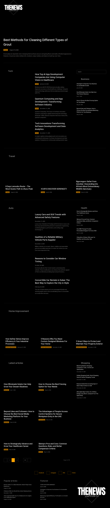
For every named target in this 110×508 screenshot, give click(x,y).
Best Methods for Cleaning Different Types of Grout (35, 42)
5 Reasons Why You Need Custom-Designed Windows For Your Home (54, 341)
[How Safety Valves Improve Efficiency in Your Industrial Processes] (20, 332)
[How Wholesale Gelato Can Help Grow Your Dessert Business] (103, 94)
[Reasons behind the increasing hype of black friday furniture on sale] (103, 386)
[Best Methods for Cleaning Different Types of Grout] (55, 32)
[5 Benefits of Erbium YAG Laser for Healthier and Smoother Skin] (103, 239)
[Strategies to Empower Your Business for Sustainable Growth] (103, 85)
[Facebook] (97, 7)
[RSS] (60, 472)
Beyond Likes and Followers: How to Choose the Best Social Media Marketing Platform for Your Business (87, 110)
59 (25, 460)
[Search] (104, 72)
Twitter (74, 473)
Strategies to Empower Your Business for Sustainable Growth (87, 85)
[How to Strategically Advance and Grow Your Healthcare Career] (103, 213)
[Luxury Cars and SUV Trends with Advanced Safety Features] (18, 222)
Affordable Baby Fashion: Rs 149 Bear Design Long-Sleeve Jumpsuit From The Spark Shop (87, 393)
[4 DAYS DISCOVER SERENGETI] (55, 177)
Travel (7, 192)
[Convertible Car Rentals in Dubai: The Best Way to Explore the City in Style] (18, 287)
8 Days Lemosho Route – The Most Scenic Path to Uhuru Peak (19, 187)
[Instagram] (101, 7)
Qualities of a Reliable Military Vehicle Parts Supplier (49, 239)
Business (6, 390)
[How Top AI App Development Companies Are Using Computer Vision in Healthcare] (18, 82)
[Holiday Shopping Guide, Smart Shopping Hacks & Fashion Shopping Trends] (103, 377)
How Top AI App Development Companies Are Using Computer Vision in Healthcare (50, 77)
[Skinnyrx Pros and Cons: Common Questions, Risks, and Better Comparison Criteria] (103, 221)
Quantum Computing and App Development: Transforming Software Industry (49, 101)
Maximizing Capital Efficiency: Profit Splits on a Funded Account (54, 496)
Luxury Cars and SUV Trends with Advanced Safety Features (50, 216)
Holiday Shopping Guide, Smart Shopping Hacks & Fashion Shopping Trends (87, 376)
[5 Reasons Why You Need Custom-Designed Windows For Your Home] (55, 332)
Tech (36, 84)
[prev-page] (5, 460)
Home (5, 50)
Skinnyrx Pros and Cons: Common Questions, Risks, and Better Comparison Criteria (87, 221)
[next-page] (29, 460)
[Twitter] (104, 7)
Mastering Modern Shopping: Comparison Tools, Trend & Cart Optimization (85, 367)
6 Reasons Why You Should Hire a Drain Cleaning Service (17, 491)
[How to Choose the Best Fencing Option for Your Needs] (103, 102)
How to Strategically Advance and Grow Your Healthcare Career (87, 212)
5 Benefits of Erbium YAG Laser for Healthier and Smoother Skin (86, 238)
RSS (64, 473)
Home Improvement (11, 347)
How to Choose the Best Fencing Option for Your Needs (52, 385)
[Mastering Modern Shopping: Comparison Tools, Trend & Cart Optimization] (103, 368)
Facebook (41, 473)
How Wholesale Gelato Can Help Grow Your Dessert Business (86, 93)
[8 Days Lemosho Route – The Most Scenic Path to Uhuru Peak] (20, 177)
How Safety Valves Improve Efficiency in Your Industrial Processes (17, 341)
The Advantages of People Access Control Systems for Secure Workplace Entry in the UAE (53, 414)
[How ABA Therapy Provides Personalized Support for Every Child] (103, 231)
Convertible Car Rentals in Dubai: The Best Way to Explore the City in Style (52, 282)
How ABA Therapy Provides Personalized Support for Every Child (86, 230)
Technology (42, 419)
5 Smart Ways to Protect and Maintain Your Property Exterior (89, 342)
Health (6, 449)
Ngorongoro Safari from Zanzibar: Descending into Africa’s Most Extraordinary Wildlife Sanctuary (87, 185)
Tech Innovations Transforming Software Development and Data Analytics (50, 126)
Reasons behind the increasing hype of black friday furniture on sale (87, 385)
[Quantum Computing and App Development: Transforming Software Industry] (18, 106)
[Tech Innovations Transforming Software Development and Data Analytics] (18, 131)
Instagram (53, 473)
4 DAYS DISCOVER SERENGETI (54, 189)
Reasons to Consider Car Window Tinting (50, 260)
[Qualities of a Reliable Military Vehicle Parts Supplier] (18, 243)
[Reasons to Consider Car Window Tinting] (18, 265)
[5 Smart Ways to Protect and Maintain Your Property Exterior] (90, 332)
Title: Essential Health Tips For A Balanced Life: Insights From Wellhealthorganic (17, 496)
